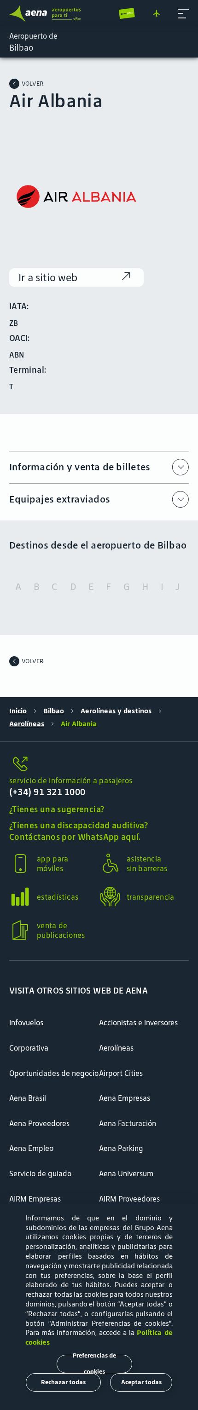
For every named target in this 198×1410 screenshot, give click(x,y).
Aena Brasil (27, 1098)
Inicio (18, 710)
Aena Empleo (31, 1148)
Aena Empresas (124, 1098)
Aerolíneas (26, 723)
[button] (183, 14)
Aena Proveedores (39, 1123)
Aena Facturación (127, 1123)
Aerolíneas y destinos (116, 710)
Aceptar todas (141, 1382)
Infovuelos (26, 1022)
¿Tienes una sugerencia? (56, 809)
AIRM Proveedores (129, 1198)
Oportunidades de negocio (54, 1073)
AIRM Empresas (35, 1198)
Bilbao (53, 710)
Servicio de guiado (40, 1173)
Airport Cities (121, 1073)
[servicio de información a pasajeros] (99, 764)
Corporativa (28, 1047)
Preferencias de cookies (94, 1364)
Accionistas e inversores (138, 1022)
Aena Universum (126, 1173)
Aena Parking (121, 1148)
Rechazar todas (63, 1382)
